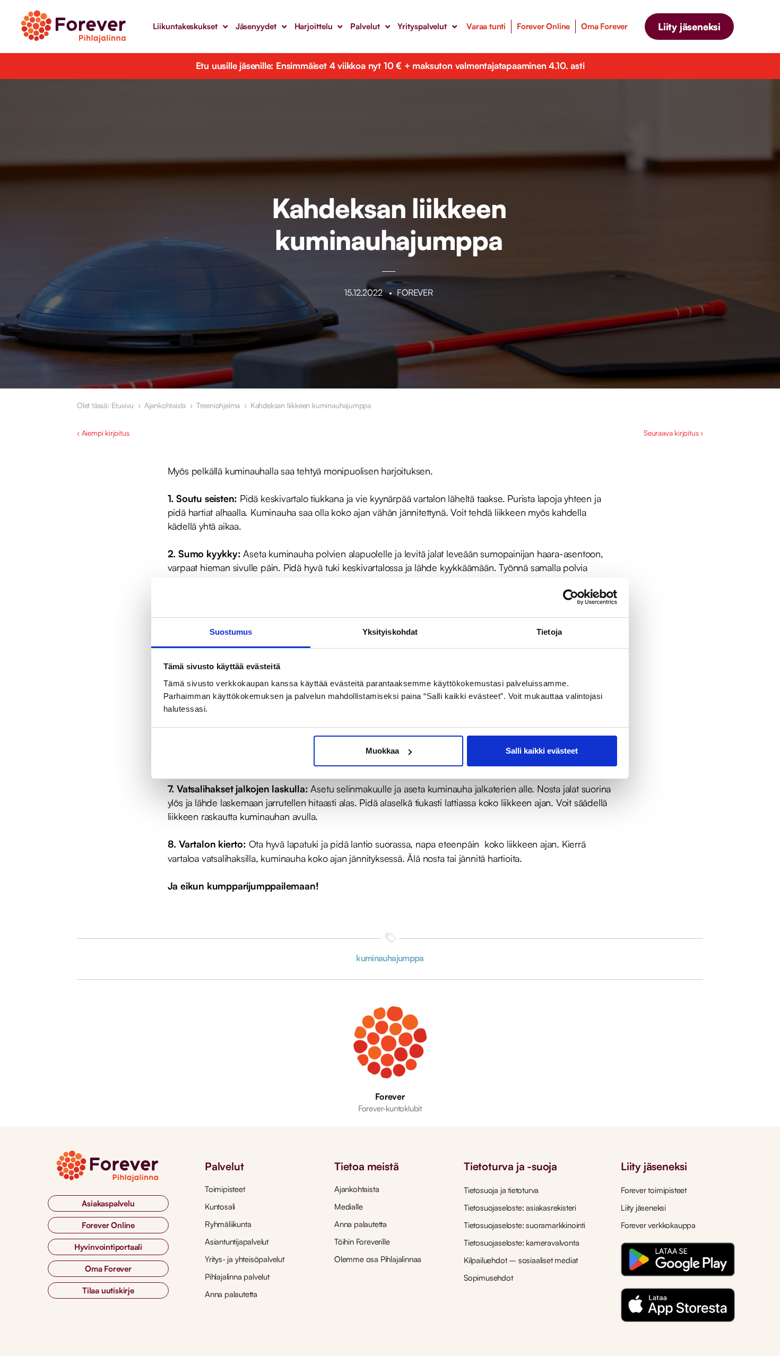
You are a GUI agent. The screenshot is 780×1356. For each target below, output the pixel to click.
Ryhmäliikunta (228, 1224)
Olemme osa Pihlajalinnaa (377, 1259)
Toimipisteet (225, 1189)
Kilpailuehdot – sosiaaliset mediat (521, 1260)
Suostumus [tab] (231, 631)
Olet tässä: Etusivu (105, 405)
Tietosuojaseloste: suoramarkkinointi (524, 1225)
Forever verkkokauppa (658, 1225)
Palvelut (364, 26)
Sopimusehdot (488, 1278)
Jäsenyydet (256, 26)
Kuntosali (220, 1207)
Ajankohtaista (165, 405)
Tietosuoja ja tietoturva (501, 1190)
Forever (390, 1096)
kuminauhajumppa (389, 958)
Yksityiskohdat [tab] (390, 631)
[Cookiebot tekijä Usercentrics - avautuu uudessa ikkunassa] (570, 597)
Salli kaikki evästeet (542, 750)
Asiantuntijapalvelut (236, 1242)
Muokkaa (382, 750)
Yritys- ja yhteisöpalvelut (244, 1259)
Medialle (348, 1207)
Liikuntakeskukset (185, 26)
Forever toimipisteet (654, 1190)
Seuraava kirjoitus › (673, 432)
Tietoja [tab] (549, 631)
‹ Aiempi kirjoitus (103, 432)
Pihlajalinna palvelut (237, 1277)
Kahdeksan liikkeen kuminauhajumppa (310, 405)
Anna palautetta (231, 1294)
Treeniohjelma (218, 405)
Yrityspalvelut (422, 26)
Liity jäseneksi (643, 1208)
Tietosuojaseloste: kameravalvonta (521, 1243)
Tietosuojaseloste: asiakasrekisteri (520, 1208)
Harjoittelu (313, 26)
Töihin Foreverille (361, 1242)
